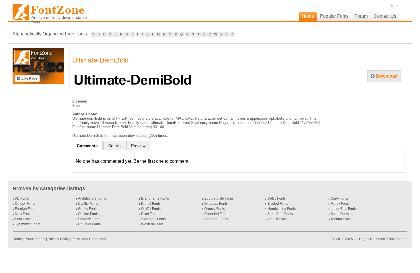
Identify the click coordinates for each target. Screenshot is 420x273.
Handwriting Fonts (281, 209)
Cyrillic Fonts (88, 204)
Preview (138, 145)
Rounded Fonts (216, 214)
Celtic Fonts (276, 198)
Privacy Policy (58, 239)
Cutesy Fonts (25, 204)
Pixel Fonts (149, 214)
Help (393, 5)
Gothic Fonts (87, 209)
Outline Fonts (88, 214)
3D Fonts (22, 198)
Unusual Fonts (89, 224)
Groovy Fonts (214, 209)
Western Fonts (152, 224)
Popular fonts (35, 239)
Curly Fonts (339, 198)
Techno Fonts (341, 219)
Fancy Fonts (340, 204)
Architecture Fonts (92, 198)
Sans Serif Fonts (280, 214)
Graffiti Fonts (151, 209)
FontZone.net (397, 239)
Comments (87, 145)
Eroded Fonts (277, 204)
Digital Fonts (151, 204)
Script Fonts (340, 214)
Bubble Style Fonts (218, 198)
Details (114, 145)
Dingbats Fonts (216, 204)
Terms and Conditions (89, 239)
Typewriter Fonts (27, 224)
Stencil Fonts (277, 219)
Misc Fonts (23, 214)
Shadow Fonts (89, 219)
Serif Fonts (23, 219)
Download (387, 76)
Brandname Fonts (155, 198)
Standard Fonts (216, 219)
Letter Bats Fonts (344, 209)
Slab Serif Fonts (153, 219)
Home (18, 239)
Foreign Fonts (25, 209)
